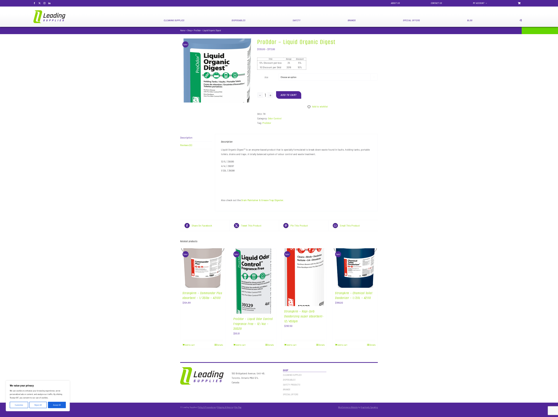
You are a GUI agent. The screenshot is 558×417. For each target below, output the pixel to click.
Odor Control (274, 118)
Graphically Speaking (369, 407)
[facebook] (34, 3)
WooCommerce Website (348, 407)
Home (182, 30)
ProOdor (266, 122)
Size (266, 77)
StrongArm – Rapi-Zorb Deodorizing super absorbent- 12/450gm (304, 316)
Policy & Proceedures (207, 407)
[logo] (49, 11)
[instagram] (44, 3)
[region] (38, 396)
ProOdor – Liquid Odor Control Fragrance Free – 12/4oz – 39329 (253, 324)
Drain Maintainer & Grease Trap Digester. (262, 200)
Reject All (38, 405)
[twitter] (40, 3)
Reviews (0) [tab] (186, 145)
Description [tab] (186, 137)
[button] (521, 20)
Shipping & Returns (225, 407)
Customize (19, 405)
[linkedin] (49, 3)
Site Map (237, 407)
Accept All (57, 405)
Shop (189, 30)
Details (220, 345)
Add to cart (289, 94)
